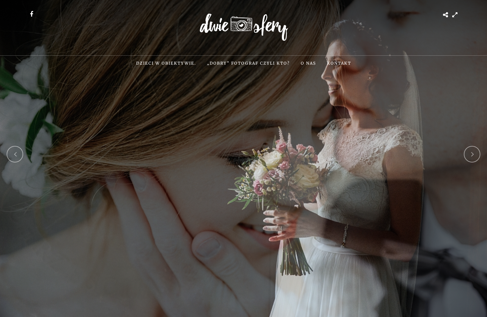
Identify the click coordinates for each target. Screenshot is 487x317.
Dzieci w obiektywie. (166, 63)
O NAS (308, 63)
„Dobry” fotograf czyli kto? (248, 63)
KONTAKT (339, 63)
